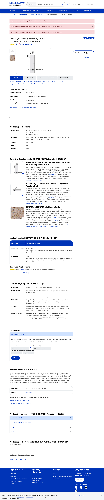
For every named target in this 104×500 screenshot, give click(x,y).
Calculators (60, 81)
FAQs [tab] (52, 78)
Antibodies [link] (13, 473)
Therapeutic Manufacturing (30, 10)
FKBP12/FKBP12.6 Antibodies (38, 14)
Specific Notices (35, 84)
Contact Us (87, 10)
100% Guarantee (89, 58)
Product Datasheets (16, 418)
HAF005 (51, 174)
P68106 (28, 393)
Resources (62, 10)
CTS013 (57, 221)
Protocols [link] (56, 479)
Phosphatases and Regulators (18, 459)
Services (48, 10)
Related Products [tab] (65, 78)
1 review (22, 269)
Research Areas (46, 84)
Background (13, 84)
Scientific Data (28, 81)
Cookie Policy (29, 497)
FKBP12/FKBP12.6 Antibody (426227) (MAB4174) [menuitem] (59, 14)
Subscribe (80, 480)
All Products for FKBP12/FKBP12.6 (19, 400)
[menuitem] (11, 15)
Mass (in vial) (37, 346)
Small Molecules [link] (14, 484)
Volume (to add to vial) (18, 346)
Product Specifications (16, 81)
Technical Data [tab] (16, 78)
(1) (17, 44)
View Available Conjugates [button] (83, 53)
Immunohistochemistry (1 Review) (19, 273)
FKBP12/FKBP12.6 (24, 14)
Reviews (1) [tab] (30, 78)
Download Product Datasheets (22, 422)
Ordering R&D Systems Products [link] (62, 476)
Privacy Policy (20, 497)
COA (12, 427)
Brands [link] (33, 476)
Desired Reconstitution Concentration (22, 350)
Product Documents (26, 44)
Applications (37, 81)
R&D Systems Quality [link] (37, 483)
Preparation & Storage (49, 81)
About (74, 10)
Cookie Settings (80, 495)
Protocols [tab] (42, 78)
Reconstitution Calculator (18, 334)
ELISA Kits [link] (13, 476)
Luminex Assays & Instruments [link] (18, 479)
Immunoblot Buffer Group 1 (34, 180)
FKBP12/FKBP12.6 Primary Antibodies (20, 403)
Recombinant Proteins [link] (16, 481)
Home (11, 14)
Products (12, 10)
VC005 (55, 217)
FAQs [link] (54, 473)
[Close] (92, 21)
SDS (12, 431)
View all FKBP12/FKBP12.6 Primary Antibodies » (23, 107)
